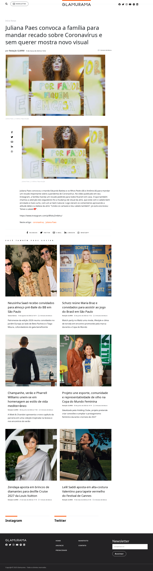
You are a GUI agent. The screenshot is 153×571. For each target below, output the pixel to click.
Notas (13, 20)
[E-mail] (12, 142)
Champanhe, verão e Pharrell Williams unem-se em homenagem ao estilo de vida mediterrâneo (28, 399)
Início (7, 20)
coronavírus (38, 222)
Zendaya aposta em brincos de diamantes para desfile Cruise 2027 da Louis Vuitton (28, 491)
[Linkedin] (12, 146)
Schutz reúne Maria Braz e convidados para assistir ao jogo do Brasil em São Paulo (84, 307)
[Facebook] (12, 132)
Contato (82, 545)
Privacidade (61, 550)
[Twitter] (12, 137)
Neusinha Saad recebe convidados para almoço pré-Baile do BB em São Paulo (31, 307)
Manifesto (83, 541)
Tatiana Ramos (12, 315)
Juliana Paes (51, 222)
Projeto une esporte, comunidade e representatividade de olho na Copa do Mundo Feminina (85, 397)
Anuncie (60, 545)
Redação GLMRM (17, 50)
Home (58, 541)
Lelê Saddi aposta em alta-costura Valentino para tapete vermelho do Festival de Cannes (85, 491)
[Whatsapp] (12, 151)
